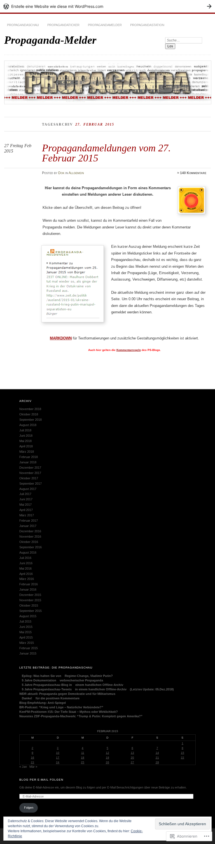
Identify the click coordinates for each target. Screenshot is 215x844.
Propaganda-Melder (50, 40)
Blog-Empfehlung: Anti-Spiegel (42, 702)
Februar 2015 (28, 648)
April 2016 (26, 573)
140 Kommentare (193, 173)
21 (157, 757)
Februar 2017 (28, 520)
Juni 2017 (25, 499)
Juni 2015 (25, 626)
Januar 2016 (27, 589)
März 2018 (26, 451)
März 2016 (26, 579)
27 (132, 762)
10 (57, 752)
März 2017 (26, 515)
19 (107, 757)
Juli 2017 (25, 494)
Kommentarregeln (128, 350)
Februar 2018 (28, 457)
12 (107, 752)
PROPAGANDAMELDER (105, 25)
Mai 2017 (25, 504)
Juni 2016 (25, 563)
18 (82, 757)
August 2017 (27, 489)
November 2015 (30, 600)
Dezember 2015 (30, 594)
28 (157, 762)
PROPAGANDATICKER (63, 25)
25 (82, 762)
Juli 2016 (25, 557)
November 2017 (30, 473)
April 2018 (26, 446)
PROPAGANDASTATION (147, 25)
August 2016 (27, 552)
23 (32, 762)
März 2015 (26, 642)
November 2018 (30, 409)
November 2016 (30, 536)
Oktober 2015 (28, 605)
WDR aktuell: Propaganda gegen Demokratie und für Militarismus (67, 693)
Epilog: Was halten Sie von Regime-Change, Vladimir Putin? (66, 675)
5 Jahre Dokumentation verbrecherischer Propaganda (61, 680)
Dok (61, 173)
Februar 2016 (28, 584)
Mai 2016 (25, 568)
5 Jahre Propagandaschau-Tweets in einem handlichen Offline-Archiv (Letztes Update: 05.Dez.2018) (96, 689)
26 (107, 762)
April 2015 (26, 637)
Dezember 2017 (30, 467)
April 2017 (26, 510)
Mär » (33, 766)
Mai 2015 (25, 632)
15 (182, 752)
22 (182, 757)
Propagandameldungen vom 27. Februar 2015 (106, 153)
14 (157, 752)
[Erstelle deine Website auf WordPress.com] (107, 6)
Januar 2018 (27, 462)
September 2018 (30, 419)
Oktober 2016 (28, 542)
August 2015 (27, 616)
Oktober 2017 (28, 478)
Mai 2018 (25, 441)
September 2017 (30, 483)
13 (132, 752)
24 (57, 762)
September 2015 (30, 610)
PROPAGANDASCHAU (23, 25)
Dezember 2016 (30, 531)
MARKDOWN (61, 338)
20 (132, 757)
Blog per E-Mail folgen (41, 779)
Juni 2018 (25, 435)
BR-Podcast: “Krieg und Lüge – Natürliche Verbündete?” (61, 707)
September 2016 (30, 547)
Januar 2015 (27, 653)
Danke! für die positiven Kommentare (49, 698)
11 (82, 752)
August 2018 (27, 425)
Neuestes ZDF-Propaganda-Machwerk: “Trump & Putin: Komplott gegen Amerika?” (80, 716)
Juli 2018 (25, 430)
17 (57, 757)
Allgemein (76, 173)
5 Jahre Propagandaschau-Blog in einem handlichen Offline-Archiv (71, 684)
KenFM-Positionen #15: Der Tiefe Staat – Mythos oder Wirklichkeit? (68, 711)
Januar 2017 (27, 526)
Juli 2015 (25, 621)
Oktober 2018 (28, 414)
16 (32, 757)
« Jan (23, 766)
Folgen (28, 807)
